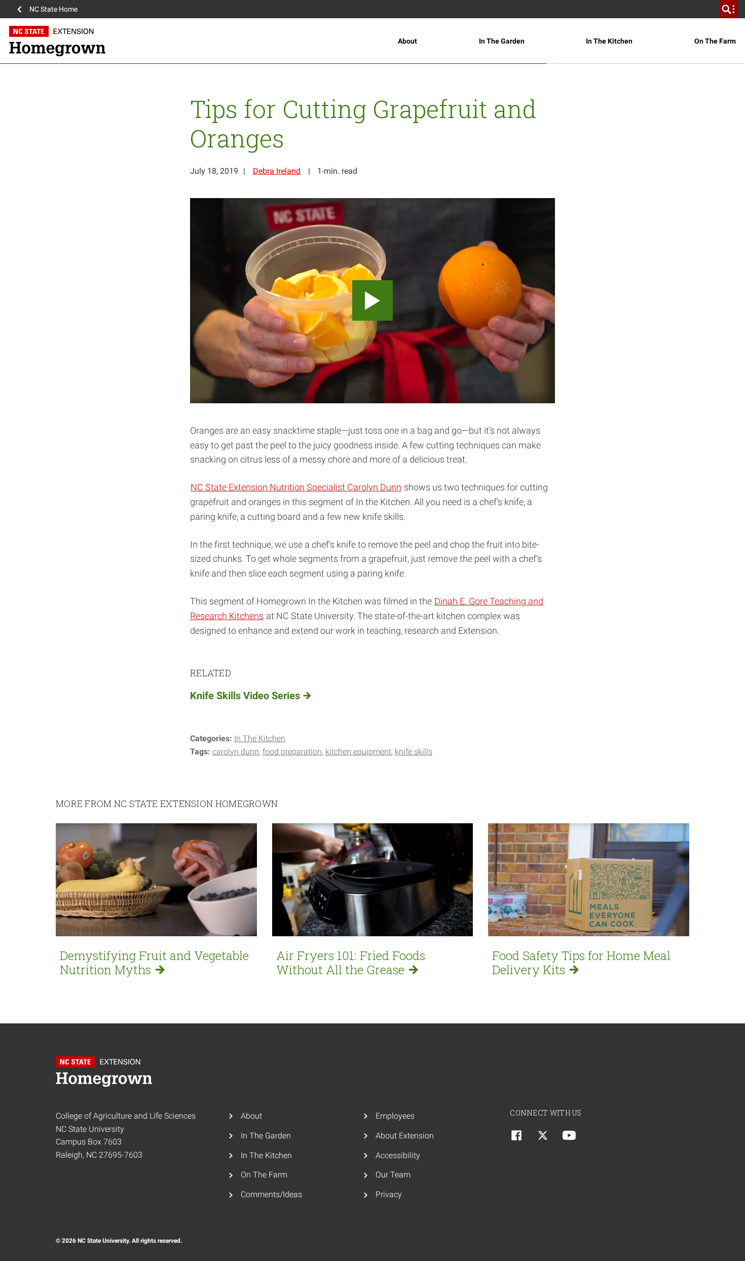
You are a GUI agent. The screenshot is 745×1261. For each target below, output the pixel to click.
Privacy (389, 1194)
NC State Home (53, 9)
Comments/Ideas (271, 1194)
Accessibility (398, 1155)
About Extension (405, 1135)
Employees (395, 1116)
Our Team (393, 1174)
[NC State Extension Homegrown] (203, 41)
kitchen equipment (358, 751)
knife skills (413, 751)
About (407, 41)
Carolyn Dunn (235, 751)
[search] (728, 9)
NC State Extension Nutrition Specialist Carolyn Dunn (296, 487)
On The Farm (715, 41)
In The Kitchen (609, 41)
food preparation (292, 751)
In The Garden (502, 41)
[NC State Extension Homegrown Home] (106, 1071)
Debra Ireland (277, 171)
